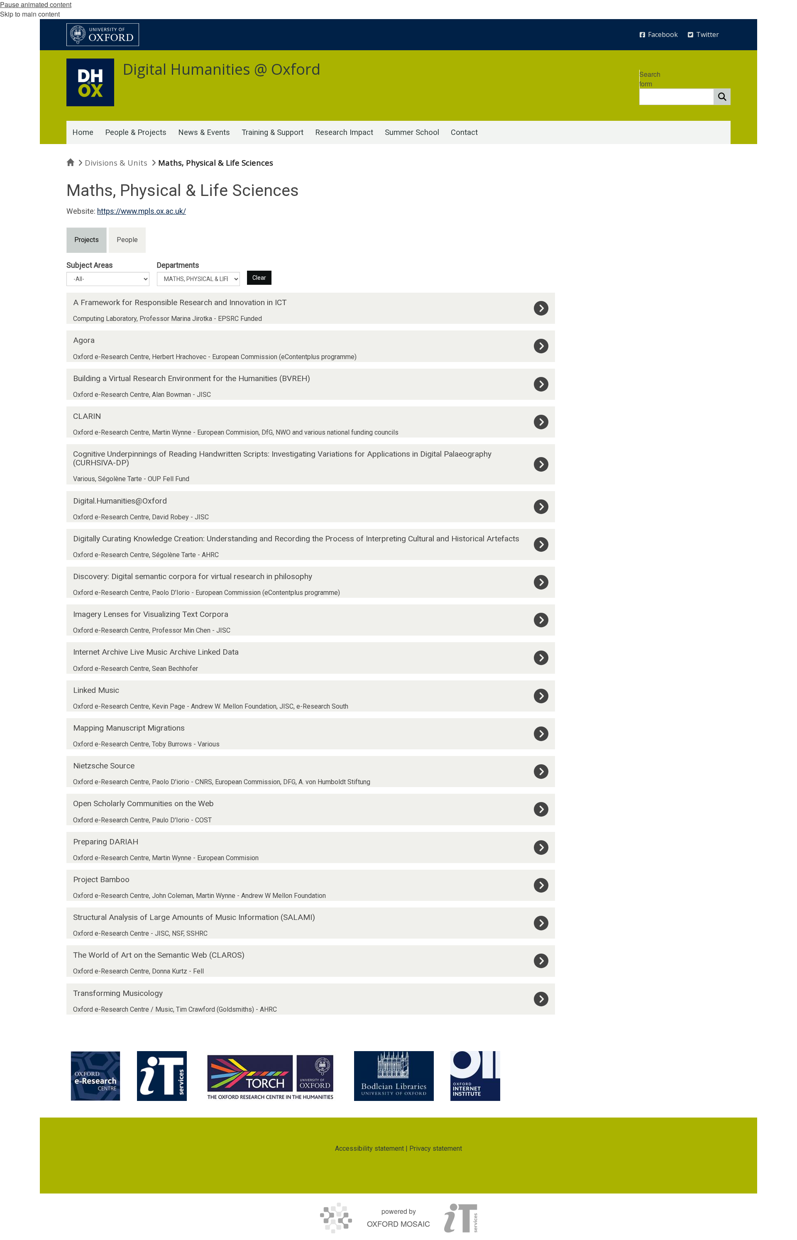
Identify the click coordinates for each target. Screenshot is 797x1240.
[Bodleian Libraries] (394, 1076)
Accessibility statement (369, 1148)
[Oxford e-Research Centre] (95, 1076)
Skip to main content (30, 14)
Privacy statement (435, 1148)
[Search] (722, 96)
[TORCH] (270, 1076)
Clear (259, 277)
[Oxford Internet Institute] (475, 1076)
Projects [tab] (86, 240)
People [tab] (127, 240)
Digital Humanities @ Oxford (221, 69)
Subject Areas (89, 265)
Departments (178, 265)
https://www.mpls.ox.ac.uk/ (141, 211)
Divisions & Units (116, 162)
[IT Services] (162, 1076)
